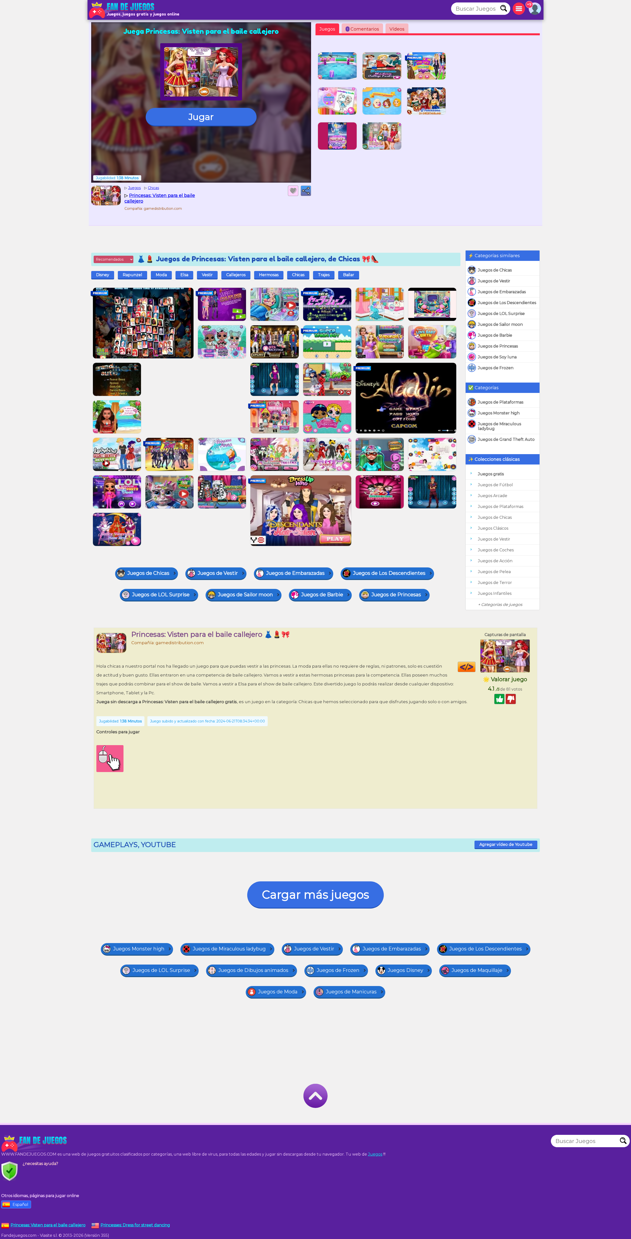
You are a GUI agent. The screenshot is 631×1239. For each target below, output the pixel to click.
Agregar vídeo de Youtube (505, 844)
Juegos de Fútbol (495, 485)
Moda (161, 274)
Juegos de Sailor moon (500, 324)
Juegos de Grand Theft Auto (506, 439)
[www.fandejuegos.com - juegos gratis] (34, 1143)
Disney (102, 274)
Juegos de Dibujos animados (253, 970)
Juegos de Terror (495, 582)
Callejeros (235, 274)
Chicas (298, 274)
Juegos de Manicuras (351, 992)
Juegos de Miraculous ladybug (499, 426)
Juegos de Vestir (494, 281)
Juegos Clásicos (493, 528)
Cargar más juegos (315, 895)
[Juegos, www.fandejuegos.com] (122, 10)
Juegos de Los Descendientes (507, 302)
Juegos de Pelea (494, 571)
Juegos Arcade (492, 495)
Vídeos (396, 29)
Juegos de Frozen (495, 368)
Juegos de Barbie (495, 335)
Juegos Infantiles (494, 593)
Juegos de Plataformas (500, 402)
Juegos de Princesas (498, 346)
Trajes (324, 274)
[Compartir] (306, 191)
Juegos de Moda (278, 992)
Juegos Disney (405, 970)
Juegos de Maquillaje (477, 970)
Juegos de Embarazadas (502, 292)
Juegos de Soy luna (497, 357)
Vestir (207, 274)
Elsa (184, 274)
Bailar (348, 274)
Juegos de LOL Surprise (501, 313)
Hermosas (269, 274)
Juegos (327, 29)
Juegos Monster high (499, 413)
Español (20, 1204)
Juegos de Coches (496, 550)
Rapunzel (132, 274)
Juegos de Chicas (495, 270)
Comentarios (363, 29)
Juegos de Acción (495, 561)
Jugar (201, 116)
